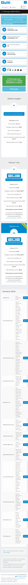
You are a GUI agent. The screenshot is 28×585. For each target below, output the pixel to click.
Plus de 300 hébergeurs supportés (14, 218)
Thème (24, 6)
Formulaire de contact (21, 576)
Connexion (13, 7)
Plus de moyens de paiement (14, 179)
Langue (24, 8)
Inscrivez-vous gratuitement (14, 114)
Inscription (5, 7)
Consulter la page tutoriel (19, 23)
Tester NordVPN (19, 19)
